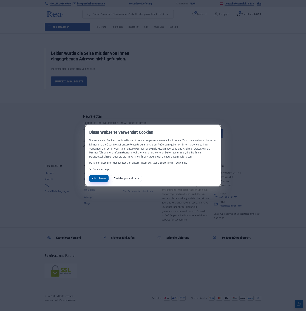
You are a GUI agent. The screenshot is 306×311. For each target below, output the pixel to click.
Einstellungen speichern (126, 178)
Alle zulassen (99, 178)
